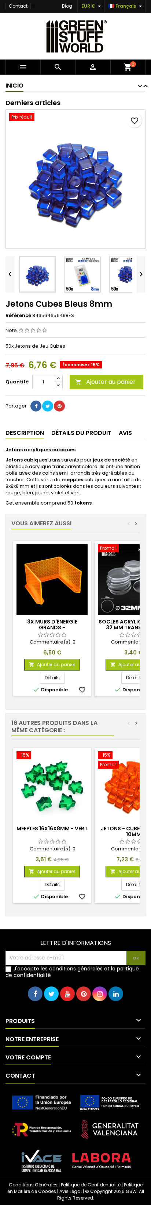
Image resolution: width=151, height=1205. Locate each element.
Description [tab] (24, 433)
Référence (18, 315)
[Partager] (35, 406)
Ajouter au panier (105, 382)
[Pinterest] (59, 406)
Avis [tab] (125, 433)
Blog (67, 6)
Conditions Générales (33, 1185)
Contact (18, 6)
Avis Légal (70, 1191)
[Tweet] (47, 406)
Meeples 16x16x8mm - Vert (52, 828)
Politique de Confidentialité (91, 1185)
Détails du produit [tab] (81, 433)
